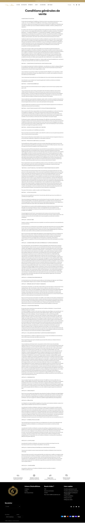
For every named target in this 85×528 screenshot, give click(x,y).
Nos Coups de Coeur (29, 492)
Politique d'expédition (68, 495)
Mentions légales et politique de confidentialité (70, 493)
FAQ (45, 489)
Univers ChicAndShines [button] (32, 486)
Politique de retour (68, 497)
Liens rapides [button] (68, 486)
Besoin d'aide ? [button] (49, 486)
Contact (46, 492)
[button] (30, 5)
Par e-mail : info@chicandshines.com (52, 494)
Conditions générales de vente (70, 489)
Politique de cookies (68, 499)
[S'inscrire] (19, 506)
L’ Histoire (27, 489)
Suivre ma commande (49, 490)
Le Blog (26, 490)
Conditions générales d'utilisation (71, 490)
